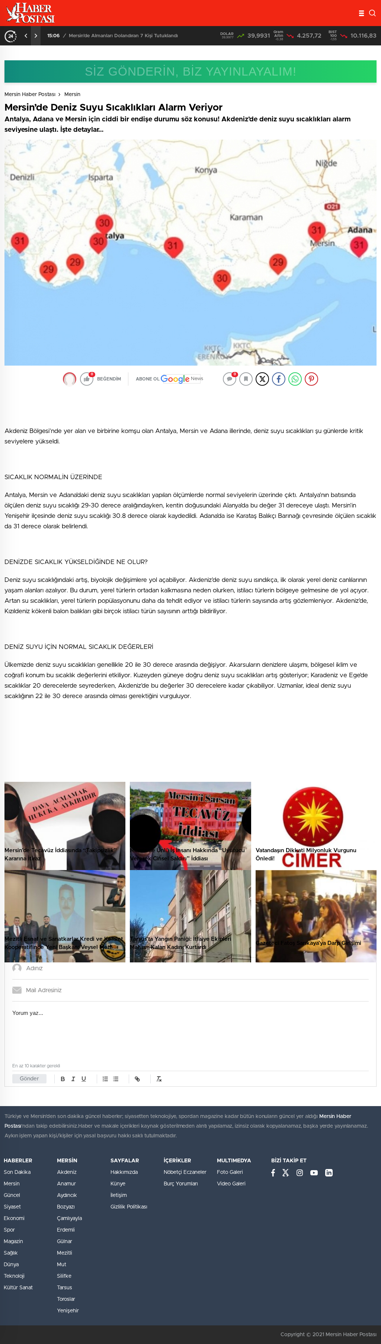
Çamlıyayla (69, 1218)
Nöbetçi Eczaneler (185, 1172)
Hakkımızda (124, 1172)
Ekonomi (14, 1218)
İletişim (119, 1195)
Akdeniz (67, 1172)
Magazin (13, 1241)
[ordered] (105, 1078)
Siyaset (12, 1207)
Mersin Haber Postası (29, 94)
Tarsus (64, 1287)
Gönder (29, 1079)
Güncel (12, 1195)
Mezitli (64, 1253)
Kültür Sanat (18, 1287)
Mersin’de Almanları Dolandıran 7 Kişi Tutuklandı (123, 36)
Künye (118, 1184)
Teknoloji (14, 1276)
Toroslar (66, 1299)
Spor (9, 1230)
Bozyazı (66, 1207)
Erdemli (66, 1230)
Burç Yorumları (181, 1184)
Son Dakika (17, 1172)
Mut (61, 1264)
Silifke (64, 1276)
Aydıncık (67, 1195)
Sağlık (11, 1253)
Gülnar (64, 1241)
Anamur (66, 1184)
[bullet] (116, 1078)
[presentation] (26, 35)
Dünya (11, 1264)
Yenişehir (68, 1310)
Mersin (72, 94)
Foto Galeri (230, 1172)
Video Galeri (231, 1184)
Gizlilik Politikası (129, 1207)
